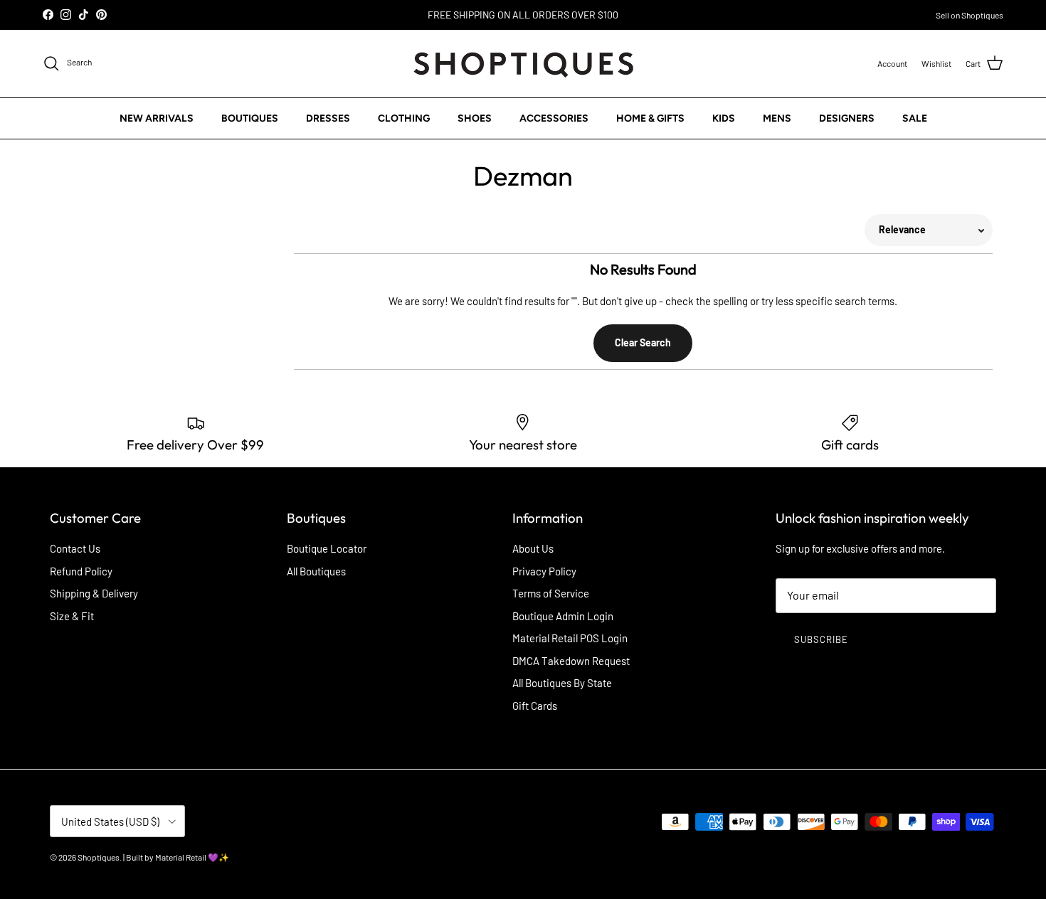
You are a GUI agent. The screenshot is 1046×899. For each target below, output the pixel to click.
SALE (914, 118)
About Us (533, 548)
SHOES (475, 118)
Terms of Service (550, 593)
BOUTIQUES (249, 118)
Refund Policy (81, 571)
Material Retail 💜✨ (192, 857)
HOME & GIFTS (650, 118)
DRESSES (328, 118)
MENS (777, 118)
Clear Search (643, 342)
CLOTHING (404, 118)
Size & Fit (72, 616)
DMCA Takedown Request (571, 660)
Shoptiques (99, 857)
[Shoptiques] (523, 63)
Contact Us (75, 548)
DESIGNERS (847, 118)
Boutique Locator (326, 548)
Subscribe (821, 639)
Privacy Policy (544, 571)
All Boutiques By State (562, 682)
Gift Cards (534, 705)
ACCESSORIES (553, 118)
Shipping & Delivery (94, 593)
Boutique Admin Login (562, 616)
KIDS (723, 118)
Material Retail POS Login (570, 638)
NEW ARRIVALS (157, 118)
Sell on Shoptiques (969, 15)
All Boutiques (316, 571)
